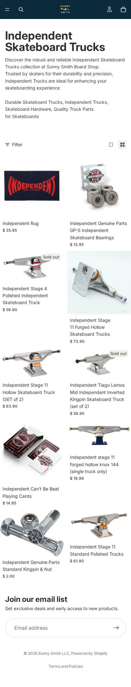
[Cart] (123, 9)
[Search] (21, 9)
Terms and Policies (66, 666)
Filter (17, 144)
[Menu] (7, 9)
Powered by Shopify (89, 653)
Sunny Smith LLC (53, 653)
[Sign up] (116, 627)
